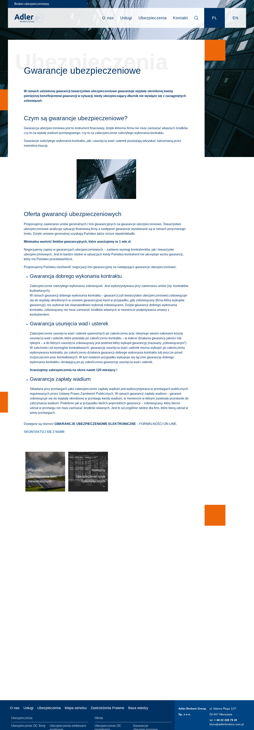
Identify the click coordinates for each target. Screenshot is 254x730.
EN (235, 18)
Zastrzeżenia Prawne (107, 708)
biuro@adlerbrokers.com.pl (227, 724)
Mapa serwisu (76, 708)
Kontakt (180, 18)
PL (214, 18)
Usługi (126, 18)
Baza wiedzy (138, 708)
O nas (108, 18)
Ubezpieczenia (153, 18)
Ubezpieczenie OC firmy (28, 725)
